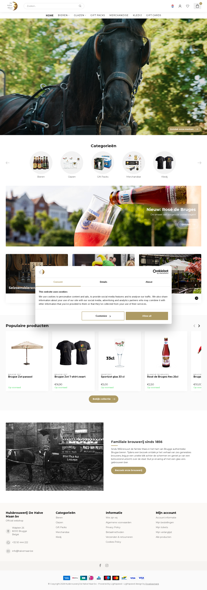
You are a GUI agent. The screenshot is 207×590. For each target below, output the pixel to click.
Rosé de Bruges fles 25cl (162, 376)
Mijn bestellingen (165, 522)
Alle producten (163, 537)
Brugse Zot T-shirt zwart (70, 376)
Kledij (137, 15)
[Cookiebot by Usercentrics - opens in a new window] (155, 272)
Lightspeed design (133, 584)
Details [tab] (103, 282)
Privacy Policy (113, 527)
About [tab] (149, 282)
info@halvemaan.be (22, 551)
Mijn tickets (162, 527)
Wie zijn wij (111, 517)
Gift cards (153, 15)
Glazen (79, 15)
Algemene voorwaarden (118, 522)
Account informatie (166, 517)
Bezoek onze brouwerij (128, 470)
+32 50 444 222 (20, 542)
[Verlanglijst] (187, 6)
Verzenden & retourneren (119, 537)
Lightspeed (116, 584)
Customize (101, 316)
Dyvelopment (152, 584)
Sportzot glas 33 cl (113, 376)
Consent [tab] (58, 282)
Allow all (146, 316)
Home (49, 15)
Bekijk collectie (102, 399)
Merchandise (119, 15)
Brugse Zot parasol (20, 376)
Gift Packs (97, 15)
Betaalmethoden (115, 532)
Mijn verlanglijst (164, 532)
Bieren (63, 15)
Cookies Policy (113, 542)
